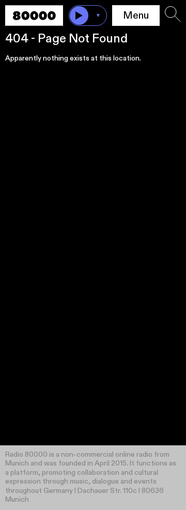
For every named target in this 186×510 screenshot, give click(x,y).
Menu (136, 16)
